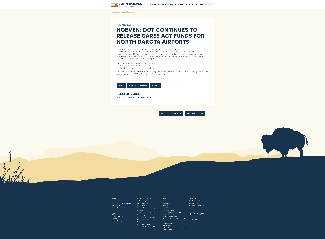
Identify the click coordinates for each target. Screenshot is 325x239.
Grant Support (143, 219)
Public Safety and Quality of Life (174, 220)
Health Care (167, 208)
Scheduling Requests (145, 201)
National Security (170, 217)
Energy (166, 205)
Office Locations (195, 203)
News (192, 5)
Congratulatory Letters (146, 217)
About (153, 5)
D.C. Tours (141, 205)
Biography (115, 201)
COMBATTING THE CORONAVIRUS (128, 97)
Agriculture (167, 201)
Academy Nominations (146, 212)
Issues (181, 5)
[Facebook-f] (190, 213)
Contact (204, 5)
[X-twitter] (194, 213)
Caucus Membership (119, 208)
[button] (121, 85)
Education (167, 203)
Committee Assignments (121, 203)
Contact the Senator (197, 201)
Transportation (146, 97)
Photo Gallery (116, 221)
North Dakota (116, 205)
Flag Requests (142, 203)
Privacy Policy (194, 219)
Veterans (140, 222)
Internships (141, 215)
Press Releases (128, 12)
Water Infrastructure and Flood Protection (175, 229)
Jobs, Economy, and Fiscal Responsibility (173, 213)
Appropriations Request (146, 226)
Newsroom (116, 12)
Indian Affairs (168, 210)
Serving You (167, 5)
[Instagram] (198, 213)
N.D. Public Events (144, 224)
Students (140, 210)
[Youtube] (202, 213)
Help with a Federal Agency (147, 208)
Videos (114, 219)
